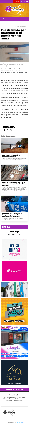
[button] (11, 1)
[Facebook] (21, 1)
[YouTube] (27, 1)
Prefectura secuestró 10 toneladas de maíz (11, 155)
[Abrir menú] (3, 18)
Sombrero (14, 22)
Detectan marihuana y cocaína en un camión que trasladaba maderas (13, 184)
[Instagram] (24, 1)
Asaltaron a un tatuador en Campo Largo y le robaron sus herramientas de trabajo (13, 215)
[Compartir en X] (7, 130)
